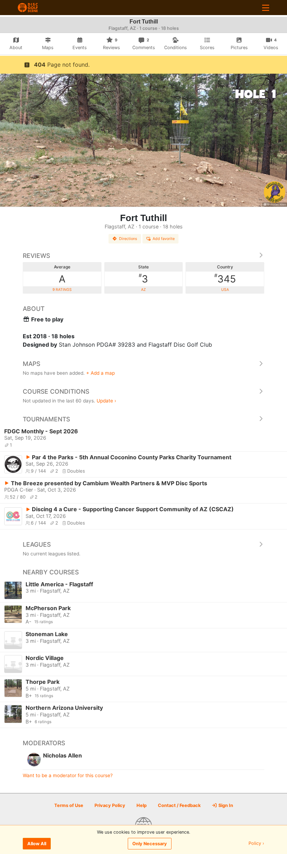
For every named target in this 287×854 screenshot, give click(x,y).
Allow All (36, 843)
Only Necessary (149, 843)
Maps (31, 363)
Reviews (36, 255)
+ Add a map (100, 373)
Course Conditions (56, 391)
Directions (128, 238)
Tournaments (46, 419)
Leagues (37, 544)
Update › (106, 400)
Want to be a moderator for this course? (68, 775)
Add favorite (164, 238)
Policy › (256, 843)
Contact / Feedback (179, 805)
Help (141, 805)
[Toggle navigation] (266, 7)
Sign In (225, 805)
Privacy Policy (109, 805)
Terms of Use (68, 805)
